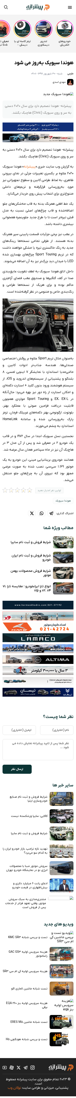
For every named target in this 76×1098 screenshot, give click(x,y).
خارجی (70, 73)
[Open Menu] (70, 8)
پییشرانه (30, 167)
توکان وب (14, 1088)
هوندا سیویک (63, 501)
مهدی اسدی (59, 82)
